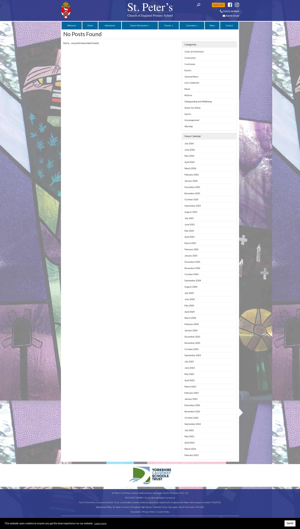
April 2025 (190, 236)
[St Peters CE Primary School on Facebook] (230, 5)
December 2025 (192, 187)
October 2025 (191, 199)
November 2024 (192, 268)
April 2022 (190, 442)
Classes (168, 25)
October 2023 (191, 349)
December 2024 (192, 262)
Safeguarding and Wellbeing (198, 101)
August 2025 (191, 212)
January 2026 (191, 180)
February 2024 (192, 324)
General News (191, 76)
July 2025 (189, 218)
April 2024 (190, 311)
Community (190, 57)
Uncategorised (192, 120)
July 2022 (189, 430)
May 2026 (189, 155)
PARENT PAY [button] (218, 5)
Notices (188, 95)
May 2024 (189, 305)
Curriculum (191, 25)
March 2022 (190, 448)
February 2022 (192, 455)
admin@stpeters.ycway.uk (163, 497)
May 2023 (189, 374)
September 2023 (193, 355)
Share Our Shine (192, 107)
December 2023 (192, 336)
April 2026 (190, 162)
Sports (188, 114)
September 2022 (193, 424)
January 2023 (191, 399)
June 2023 (190, 367)
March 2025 (190, 243)
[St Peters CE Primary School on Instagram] (237, 5)
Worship (189, 126)
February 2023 (192, 392)
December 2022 (192, 405)
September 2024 (193, 280)
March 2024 (190, 318)
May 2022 (189, 436)
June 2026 (190, 149)
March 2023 (190, 386)
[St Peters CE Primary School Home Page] (81, 10)
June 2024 (190, 299)
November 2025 (192, 193)
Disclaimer (136, 511)
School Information (139, 25)
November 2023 (192, 343)
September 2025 (193, 205)
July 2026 (189, 143)
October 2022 (191, 417)
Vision (90, 25)
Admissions (110, 25)
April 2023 (190, 380)
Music (187, 89)
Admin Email (232, 15)
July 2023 (189, 361)
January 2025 (191, 255)
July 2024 (189, 293)
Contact (229, 25)
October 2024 (191, 274)
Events (188, 70)
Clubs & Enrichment (194, 51)
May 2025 (189, 230)
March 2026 (190, 168)
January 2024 (191, 330)
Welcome (71, 25)
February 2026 (192, 174)
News (212, 25)
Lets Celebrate (192, 82)
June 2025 (190, 224)
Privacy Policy (148, 511)
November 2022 (192, 411)
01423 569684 (136, 497)
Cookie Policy (163, 511)
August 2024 (191, 286)
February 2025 (192, 249)
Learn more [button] (100, 523)
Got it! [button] (290, 523)
